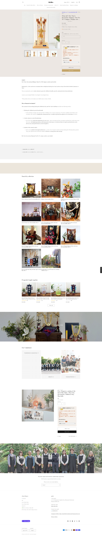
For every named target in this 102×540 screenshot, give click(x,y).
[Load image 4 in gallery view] (47, 54)
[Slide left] (23, 54)
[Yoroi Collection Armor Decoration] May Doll (30, 199)
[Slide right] (58, 54)
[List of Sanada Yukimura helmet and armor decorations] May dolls (49, 246)
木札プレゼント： (67, 60)
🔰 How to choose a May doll (27, 507)
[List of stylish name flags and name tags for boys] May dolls (31, 270)
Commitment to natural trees (30, 353)
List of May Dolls (51, 328)
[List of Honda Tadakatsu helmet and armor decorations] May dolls (69, 246)
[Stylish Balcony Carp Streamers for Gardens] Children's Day (50, 270)
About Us (50, 376)
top (22, 500)
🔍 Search (24, 498)
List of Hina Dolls (25, 504)
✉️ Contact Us (54, 510)
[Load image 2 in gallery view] (34, 54)
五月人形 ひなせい (27, 534)
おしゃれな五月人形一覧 (73, 12)
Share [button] (64, 74)
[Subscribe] (59, 485)
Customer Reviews (70, 376)
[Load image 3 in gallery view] (41, 54)
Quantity (63, 40)
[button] (23, 2)
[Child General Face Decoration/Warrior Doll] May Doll (70, 200)
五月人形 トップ (65, 12)
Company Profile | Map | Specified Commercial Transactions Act (65, 513)
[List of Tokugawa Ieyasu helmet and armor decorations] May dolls (30, 246)
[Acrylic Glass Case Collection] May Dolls (30, 222)
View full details (72, 436)
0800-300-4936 (54, 506)
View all (51, 305)
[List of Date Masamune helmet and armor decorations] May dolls (49, 223)
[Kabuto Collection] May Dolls (47, 199)
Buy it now (71, 70)
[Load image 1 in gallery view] (27, 54)
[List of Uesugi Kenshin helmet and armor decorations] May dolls (69, 223)
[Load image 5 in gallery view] (54, 54)
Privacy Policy (54, 516)
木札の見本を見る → (66, 58)
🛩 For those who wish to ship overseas (29, 509)
